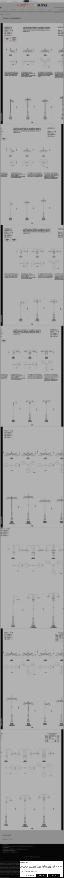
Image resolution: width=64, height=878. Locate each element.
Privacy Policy (28, 868)
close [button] (62, 862)
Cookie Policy (22, 868)
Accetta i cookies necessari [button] (41, 875)
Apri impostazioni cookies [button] (29, 875)
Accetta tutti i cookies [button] (54, 875)
